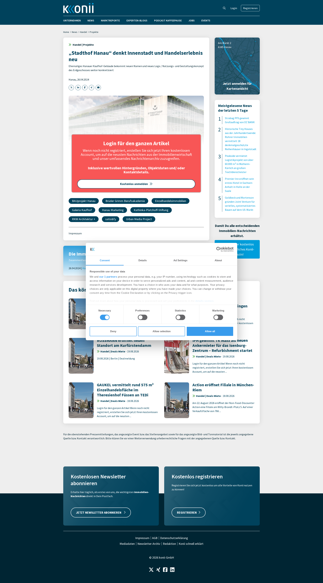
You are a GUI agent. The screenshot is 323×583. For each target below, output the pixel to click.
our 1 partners (108, 276)
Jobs (191, 20)
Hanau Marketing (113, 210)
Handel (83, 32)
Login (233, 8)
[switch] (142, 317)
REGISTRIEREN (187, 512)
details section (204, 301)
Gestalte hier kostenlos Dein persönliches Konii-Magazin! (237, 249)
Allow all (210, 331)
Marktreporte (110, 20)
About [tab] (218, 260)
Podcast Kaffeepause (168, 20)
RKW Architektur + (83, 219)
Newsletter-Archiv (148, 543)
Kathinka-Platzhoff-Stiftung (151, 210)
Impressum (75, 233)
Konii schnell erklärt (191, 543)
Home (66, 32)
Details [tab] (142, 260)
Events (205, 20)
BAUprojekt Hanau (83, 201)
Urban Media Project (139, 219)
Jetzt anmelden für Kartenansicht (237, 86)
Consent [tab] (105, 260)
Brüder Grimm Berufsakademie (125, 201)
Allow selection (162, 331)
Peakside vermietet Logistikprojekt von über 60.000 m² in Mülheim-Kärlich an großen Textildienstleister (239, 164)
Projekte (94, 32)
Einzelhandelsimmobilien (170, 201)
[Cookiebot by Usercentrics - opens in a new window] (219, 249)
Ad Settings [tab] (180, 260)
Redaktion (169, 543)
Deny (113, 331)
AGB (154, 538)
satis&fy (110, 219)
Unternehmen (72, 20)
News (90, 20)
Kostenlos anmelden (134, 184)
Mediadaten (127, 543)
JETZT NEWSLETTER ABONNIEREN (99, 512)
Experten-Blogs (137, 20)
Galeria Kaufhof (82, 210)
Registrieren (250, 8)
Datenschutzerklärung (174, 538)
